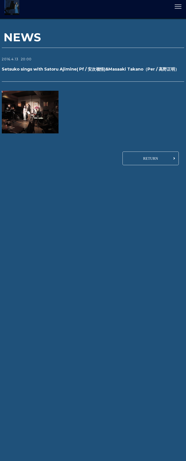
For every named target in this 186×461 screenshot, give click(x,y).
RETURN (150, 158)
